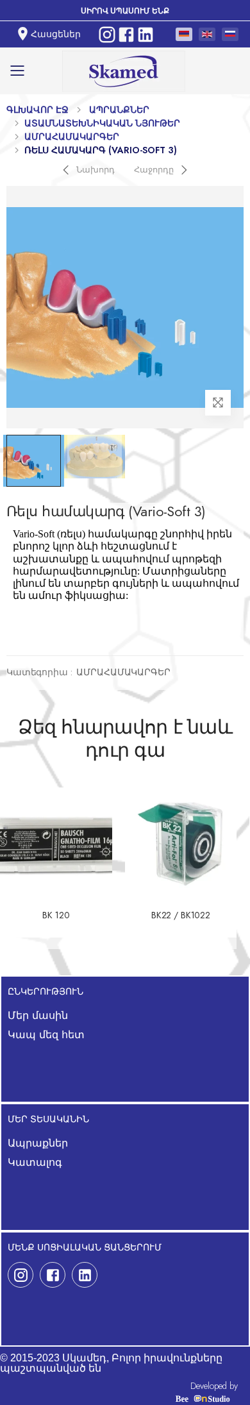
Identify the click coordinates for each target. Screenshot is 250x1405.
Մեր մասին (38, 1015)
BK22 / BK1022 (180, 915)
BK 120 (55, 915)
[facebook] (52, 1275)
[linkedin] (84, 1275)
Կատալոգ (35, 1162)
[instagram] (20, 1275)
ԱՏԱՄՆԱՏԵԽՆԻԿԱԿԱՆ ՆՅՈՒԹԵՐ (102, 123)
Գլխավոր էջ (37, 109)
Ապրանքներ (119, 109)
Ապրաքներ (38, 1143)
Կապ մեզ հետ (46, 1034)
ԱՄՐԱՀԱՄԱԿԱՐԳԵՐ (71, 136)
